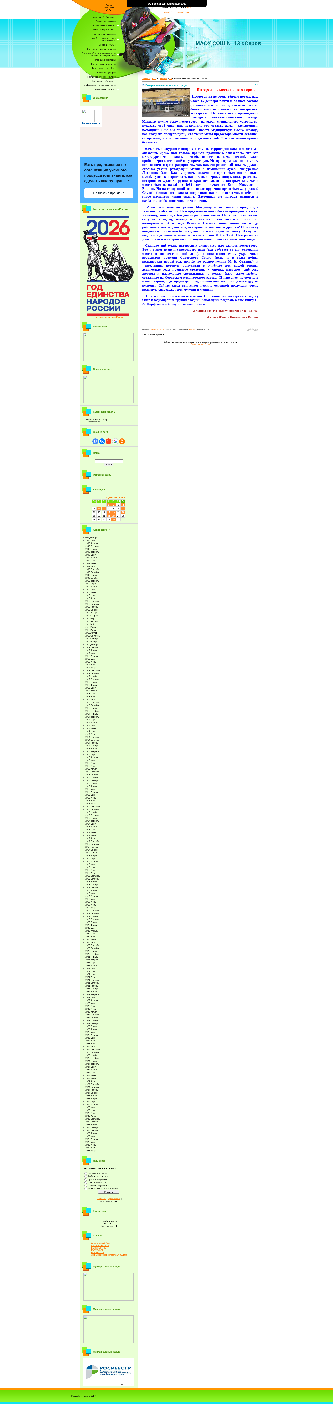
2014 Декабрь (92, 746)
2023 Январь (91, 1026)
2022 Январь (91, 991)
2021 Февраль (92, 960)
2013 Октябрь (92, 705)
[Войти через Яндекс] (108, 441)
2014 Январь (91, 714)
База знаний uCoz (100, 1248)
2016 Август (91, 803)
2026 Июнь (90, 1145)
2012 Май (90, 659)
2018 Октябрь (92, 879)
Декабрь (163, 78)
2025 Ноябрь (91, 1124)
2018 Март (90, 858)
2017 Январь (91, 818)
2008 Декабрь (92, 546)
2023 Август (91, 1046)
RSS (188, 7)
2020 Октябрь (92, 948)
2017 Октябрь (92, 844)
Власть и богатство (97, 1182)
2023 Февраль (92, 1029)
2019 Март (90, 893)
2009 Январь (91, 549)
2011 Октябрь (92, 638)
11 (123, 508)
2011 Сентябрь (92, 636)
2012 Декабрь (92, 679)
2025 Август (91, 1116)
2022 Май (90, 1003)
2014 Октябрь (92, 740)
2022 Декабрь (92, 1023)
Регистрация (177, 12)
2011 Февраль (92, 615)
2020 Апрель (91, 931)
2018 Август (91, 873)
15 (109, 512)
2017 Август (91, 838)
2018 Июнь (90, 867)
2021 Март (90, 962)
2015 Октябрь (92, 774)
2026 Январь (91, 1130)
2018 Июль (90, 870)
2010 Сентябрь (92, 601)
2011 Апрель (91, 621)
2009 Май (90, 560)
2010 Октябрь (92, 604)
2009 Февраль (92, 552)
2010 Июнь (90, 592)
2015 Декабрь (92, 780)
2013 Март (90, 688)
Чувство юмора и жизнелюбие (103, 1188)
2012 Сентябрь (92, 670)
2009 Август (91, 566)
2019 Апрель (91, 896)
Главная (165, 12)
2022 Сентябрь (92, 1015)
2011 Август (91, 633)
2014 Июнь (90, 728)
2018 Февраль (92, 855)
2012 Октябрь (92, 673)
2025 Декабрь (92, 1127)
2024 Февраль (92, 1064)
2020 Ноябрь (91, 951)
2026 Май (90, 1142)
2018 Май (90, 864)
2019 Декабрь (92, 919)
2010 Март (90, 584)
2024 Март (90, 1067)
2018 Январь (91, 853)
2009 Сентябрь (92, 569)
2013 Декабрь (92, 711)
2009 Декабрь (92, 578)
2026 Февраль (92, 1133)
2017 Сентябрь (92, 841)
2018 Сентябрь (92, 876)
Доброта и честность (98, 1176)
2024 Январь (91, 1061)
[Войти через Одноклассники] (122, 441)
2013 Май (90, 693)
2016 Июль (90, 800)
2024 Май (90, 1072)
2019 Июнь (90, 902)
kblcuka (192, 329)
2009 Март (90, 555)
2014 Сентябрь (92, 737)
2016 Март (90, 789)
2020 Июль (90, 939)
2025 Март (90, 1101)
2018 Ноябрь (91, 881)
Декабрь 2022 (115, 498)
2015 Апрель (91, 757)
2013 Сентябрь (92, 702)
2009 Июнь (90, 563)
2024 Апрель (91, 1069)
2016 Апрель (91, 792)
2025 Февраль (92, 1098)
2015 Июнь (90, 763)
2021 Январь (91, 957)
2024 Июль (90, 1078)
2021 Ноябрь (91, 986)
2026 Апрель (91, 1139)
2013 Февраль (92, 685)
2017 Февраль (92, 821)
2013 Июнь (90, 696)
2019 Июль (90, 905)
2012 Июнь (90, 662)
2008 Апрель (91, 543)
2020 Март (90, 928)
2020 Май (90, 934)
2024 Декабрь (92, 1093)
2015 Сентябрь (92, 772)
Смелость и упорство (98, 1185)
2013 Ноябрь (91, 708)
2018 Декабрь (92, 884)
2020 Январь (91, 922)
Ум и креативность (97, 1173)
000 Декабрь (91, 537)
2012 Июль (90, 665)
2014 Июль (90, 731)
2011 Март (90, 618)
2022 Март (90, 997)
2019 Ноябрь (91, 916)
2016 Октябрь (92, 809)
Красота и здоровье (97, 1179)
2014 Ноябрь (91, 743)
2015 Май (90, 760)
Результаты (101, 1199)
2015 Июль (90, 766)
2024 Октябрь (92, 1087)
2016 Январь (91, 783)
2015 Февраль (92, 751)
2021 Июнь (90, 971)
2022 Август (91, 1012)
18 (123, 512)
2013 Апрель (91, 691)
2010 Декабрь (92, 610)
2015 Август (91, 769)
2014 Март (90, 719)
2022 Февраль (92, 994)
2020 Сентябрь (92, 945)
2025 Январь (91, 1096)
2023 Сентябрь (92, 1049)
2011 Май (89, 624)
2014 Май (90, 725)
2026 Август (91, 1150)
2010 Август (91, 598)
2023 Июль (90, 1043)
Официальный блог (100, 1243)
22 (109, 516)
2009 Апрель (91, 558)
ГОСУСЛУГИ (97, 1250)
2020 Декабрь (92, 954)
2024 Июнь (90, 1075)
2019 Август (91, 907)
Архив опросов (114, 1199)
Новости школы (93, 419)
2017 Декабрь (92, 850)
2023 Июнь (90, 1041)
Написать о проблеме (108, 193)
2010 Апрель (91, 586)
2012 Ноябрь (91, 676)
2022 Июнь (90, 1006)
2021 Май (90, 968)
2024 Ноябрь (91, 1090)
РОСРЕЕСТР (97, 1252)
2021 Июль (90, 974)
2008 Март (90, 540)
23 (113, 516)
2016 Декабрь (92, 815)
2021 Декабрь (92, 988)
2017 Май (90, 829)
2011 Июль (90, 630)
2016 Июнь (90, 798)
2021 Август (91, 977)
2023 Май (90, 1038)
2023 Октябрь (92, 1052)
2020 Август (91, 942)
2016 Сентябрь (92, 806)
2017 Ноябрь (91, 847)
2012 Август (91, 667)
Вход (187, 12)
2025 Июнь (90, 1110)
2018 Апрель (91, 861)
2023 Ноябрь (91, 1055)
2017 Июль (90, 835)
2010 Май (90, 589)
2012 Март (90, 653)
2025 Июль (90, 1113)
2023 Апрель (91, 1035)
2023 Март (90, 1032)
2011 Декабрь (91, 644)
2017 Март (90, 824)
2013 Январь (91, 682)
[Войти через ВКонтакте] (102, 441)
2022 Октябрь (92, 1017)
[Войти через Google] (115, 441)
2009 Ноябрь (91, 575)
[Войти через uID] (95, 441)
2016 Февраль (92, 786)
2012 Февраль (92, 650)
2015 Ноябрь (91, 777)
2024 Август (91, 1081)
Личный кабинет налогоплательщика (109, 1255)
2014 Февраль (92, 717)
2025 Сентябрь (92, 1119)
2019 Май (90, 899)
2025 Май (90, 1107)
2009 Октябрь (92, 572)
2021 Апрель (91, 965)
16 (113, 512)
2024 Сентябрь (92, 1084)
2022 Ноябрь (91, 1020)
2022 (154, 78)
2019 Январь (91, 887)
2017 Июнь (90, 832)
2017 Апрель (91, 827)
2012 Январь (91, 647)
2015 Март (90, 754)
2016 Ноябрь (91, 812)
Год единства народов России (108, 317)
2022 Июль (90, 1009)
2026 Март (90, 1136)
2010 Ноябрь (91, 607)
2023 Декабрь (92, 1058)
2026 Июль (90, 1148)
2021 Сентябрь (92, 980)
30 (113, 519)
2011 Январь (91, 612)
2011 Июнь (90, 627)
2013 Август (91, 699)
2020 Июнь (90, 936)
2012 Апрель (91, 656)
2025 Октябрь (92, 1122)
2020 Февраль (92, 925)
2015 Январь (91, 748)
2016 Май (90, 795)
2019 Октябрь (92, 913)
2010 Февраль (92, 581)
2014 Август (91, 734)
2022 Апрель (91, 1000)
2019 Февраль (92, 890)
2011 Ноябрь (91, 641)
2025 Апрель (91, 1104)
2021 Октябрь (92, 983)
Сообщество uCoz (100, 1245)
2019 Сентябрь (92, 910)
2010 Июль (90, 595)
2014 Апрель (91, 722)
